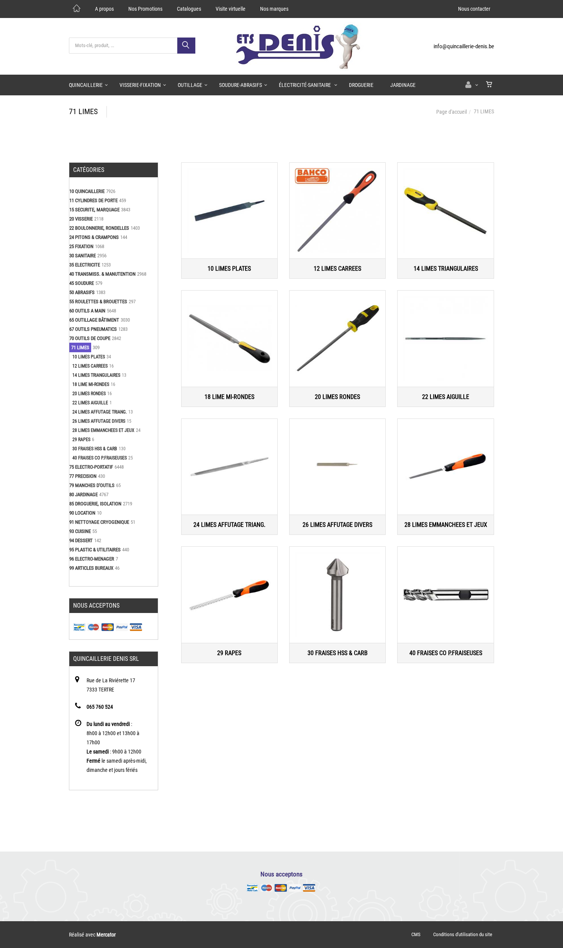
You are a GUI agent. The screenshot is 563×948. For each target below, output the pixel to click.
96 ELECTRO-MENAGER (91, 559)
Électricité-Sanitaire (305, 85)
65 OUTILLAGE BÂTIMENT (94, 320)
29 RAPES (229, 653)
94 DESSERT (81, 540)
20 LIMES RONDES (337, 396)
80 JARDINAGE (83, 494)
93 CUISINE (80, 531)
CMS (416, 934)
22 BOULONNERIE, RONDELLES (99, 228)
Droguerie (361, 85)
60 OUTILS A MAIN (87, 311)
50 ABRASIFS (82, 292)
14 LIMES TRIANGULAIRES (446, 268)
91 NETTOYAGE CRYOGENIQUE (99, 522)
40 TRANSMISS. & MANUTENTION (102, 274)
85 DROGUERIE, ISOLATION (95, 504)
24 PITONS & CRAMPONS (94, 237)
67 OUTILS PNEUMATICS (93, 329)
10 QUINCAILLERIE (87, 191)
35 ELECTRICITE (84, 265)
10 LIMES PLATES (229, 268)
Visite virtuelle (230, 9)
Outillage (190, 85)
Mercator (106, 935)
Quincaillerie (86, 85)
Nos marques (274, 9)
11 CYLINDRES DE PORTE (93, 200)
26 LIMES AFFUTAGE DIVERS (337, 524)
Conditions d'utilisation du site (462, 934)
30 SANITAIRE (82, 255)
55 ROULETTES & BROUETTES (98, 301)
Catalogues (189, 9)
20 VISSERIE (81, 219)
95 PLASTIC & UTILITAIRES (95, 549)
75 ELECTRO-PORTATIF (91, 467)
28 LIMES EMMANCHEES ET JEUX (445, 524)
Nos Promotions (145, 9)
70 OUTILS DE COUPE (89, 338)
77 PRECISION (83, 476)
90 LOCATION (82, 513)
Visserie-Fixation (140, 85)
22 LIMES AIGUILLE (445, 396)
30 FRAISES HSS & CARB (338, 653)
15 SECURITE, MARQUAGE (94, 209)
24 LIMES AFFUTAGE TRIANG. (229, 524)
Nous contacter (474, 9)
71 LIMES (80, 347)
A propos (104, 9)
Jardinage (403, 85)
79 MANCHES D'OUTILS (92, 485)
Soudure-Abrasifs (240, 85)
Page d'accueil (451, 112)
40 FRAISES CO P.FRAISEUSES (445, 653)
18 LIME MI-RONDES (229, 396)
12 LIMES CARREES (337, 268)
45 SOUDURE (81, 283)
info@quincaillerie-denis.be (464, 46)
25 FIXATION (81, 246)
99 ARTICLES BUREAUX (91, 568)
